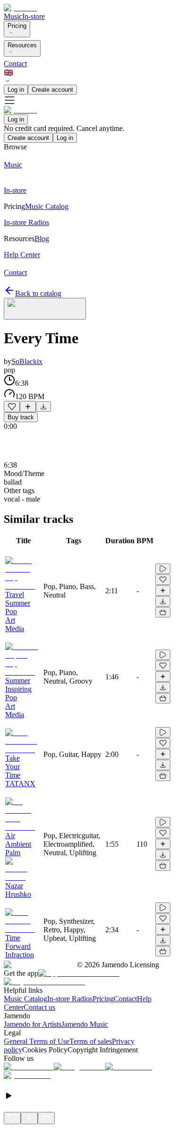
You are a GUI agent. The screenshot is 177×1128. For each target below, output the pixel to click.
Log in (16, 89)
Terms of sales (90, 1041)
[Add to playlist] (28, 406)
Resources (22, 45)
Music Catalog (25, 999)
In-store (33, 16)
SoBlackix (26, 361)
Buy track (21, 417)
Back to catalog (38, 293)
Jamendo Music (84, 1024)
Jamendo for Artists (32, 1024)
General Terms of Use (36, 1041)
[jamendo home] (20, 8)
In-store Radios (70, 999)
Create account (52, 89)
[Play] (45, 309)
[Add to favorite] (12, 406)
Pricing (17, 25)
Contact (15, 64)
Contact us (39, 1007)
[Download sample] (43, 406)
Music (13, 16)
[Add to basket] (162, 612)
